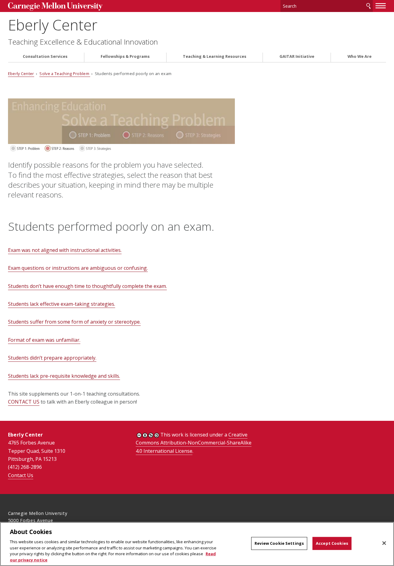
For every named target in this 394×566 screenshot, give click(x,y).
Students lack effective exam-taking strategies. (61, 304)
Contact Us (20, 475)
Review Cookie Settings (279, 543)
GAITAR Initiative (296, 56)
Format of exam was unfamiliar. (44, 340)
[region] (197, 544)
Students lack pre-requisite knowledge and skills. (64, 376)
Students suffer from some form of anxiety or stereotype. (74, 321)
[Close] (384, 543)
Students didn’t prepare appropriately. (52, 357)
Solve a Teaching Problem (64, 73)
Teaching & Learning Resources (214, 56)
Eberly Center (52, 24)
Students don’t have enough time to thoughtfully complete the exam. (87, 286)
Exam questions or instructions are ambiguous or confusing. (78, 268)
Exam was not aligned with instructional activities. (65, 250)
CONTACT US (23, 401)
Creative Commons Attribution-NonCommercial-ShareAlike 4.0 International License (193, 442)
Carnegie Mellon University (55, 6)
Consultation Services (45, 56)
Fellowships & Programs (125, 56)
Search (368, 6)
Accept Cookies (332, 543)
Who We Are (360, 56)
